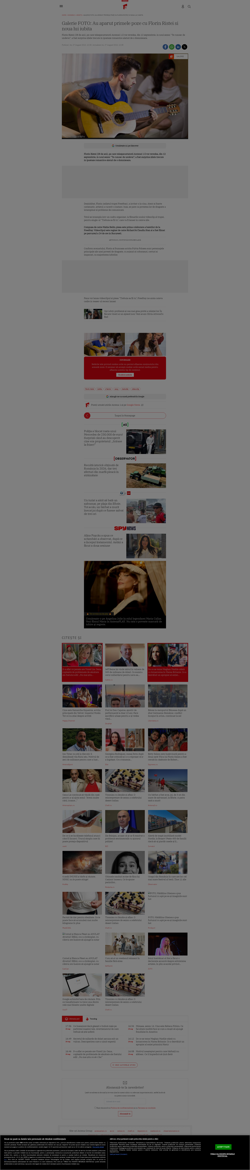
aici (5, 1159)
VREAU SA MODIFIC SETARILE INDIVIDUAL (222, 1155)
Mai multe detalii (98, 1147)
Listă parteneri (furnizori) (118, 1154)
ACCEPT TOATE (223, 1147)
